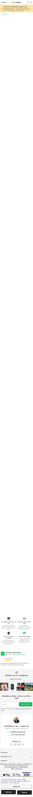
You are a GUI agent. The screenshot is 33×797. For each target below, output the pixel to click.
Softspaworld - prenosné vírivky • (8, 764)
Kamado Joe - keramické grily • (25, 764)
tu (18, 783)
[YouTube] (23, 744)
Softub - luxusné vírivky (16, 769)
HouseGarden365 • (23, 767)
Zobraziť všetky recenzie (19, 654)
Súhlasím (24, 792)
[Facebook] (11, 744)
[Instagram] (15, 744)
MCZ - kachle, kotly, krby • (11, 767)
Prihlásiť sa (25, 704)
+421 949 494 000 (18, 735)
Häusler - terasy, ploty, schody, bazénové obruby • (16, 765)
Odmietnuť (8, 792)
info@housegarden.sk (18, 732)
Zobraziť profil (16, 679)
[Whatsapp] (19, 744)
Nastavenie (16, 786)
